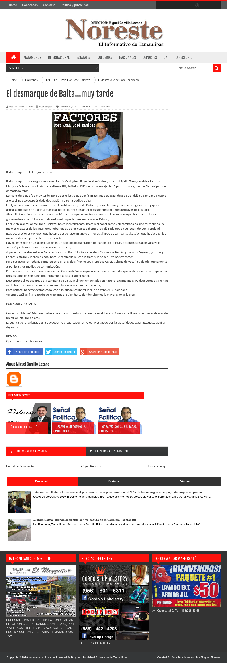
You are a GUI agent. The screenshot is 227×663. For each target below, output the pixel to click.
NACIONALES (127, 57)
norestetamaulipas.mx (42, 657)
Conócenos (30, 5)
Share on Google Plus (103, 351)
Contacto (49, 5)
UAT (166, 57)
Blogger (76, 657)
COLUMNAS (104, 57)
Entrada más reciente (20, 466)
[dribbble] (197, 5)
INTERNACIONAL (59, 57)
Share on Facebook (28, 351)
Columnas (65, 106)
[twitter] (169, 5)
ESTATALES (83, 57)
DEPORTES (150, 57)
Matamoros (32, 57)
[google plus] (215, 5)
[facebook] (160, 5)
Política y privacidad (75, 5)
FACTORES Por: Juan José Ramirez (92, 106)
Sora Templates (180, 657)
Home (13, 5)
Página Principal (90, 466)
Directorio (184, 57)
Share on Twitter (64, 351)
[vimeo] (178, 5)
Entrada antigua (158, 466)
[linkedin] (206, 5)
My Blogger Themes (208, 657)
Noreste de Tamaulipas (113, 657)
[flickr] (188, 5)
